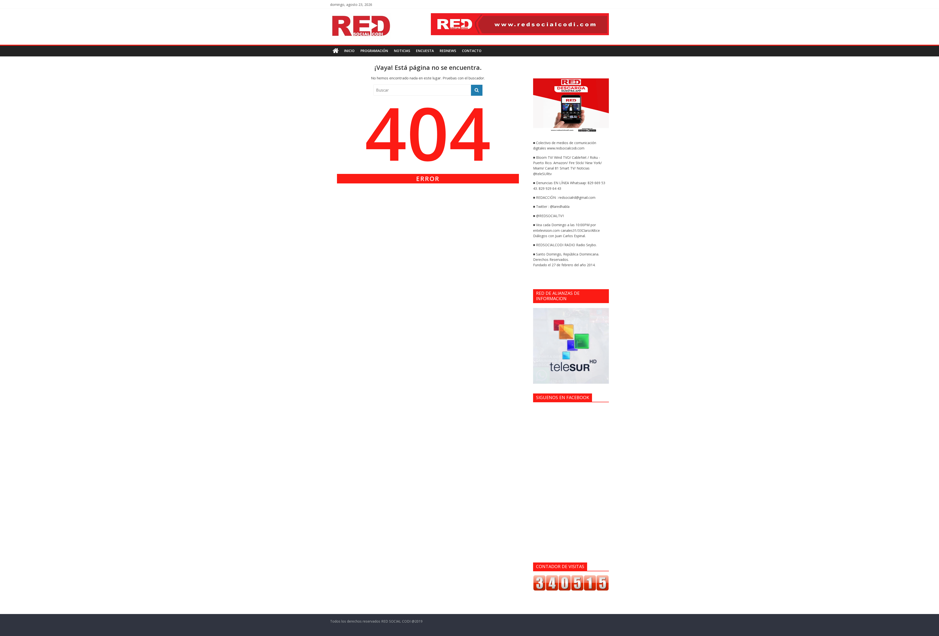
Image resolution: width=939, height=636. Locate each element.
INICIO (349, 50)
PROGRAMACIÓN (374, 50)
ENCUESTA (425, 50)
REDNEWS (448, 50)
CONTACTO (471, 50)
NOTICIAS (402, 50)
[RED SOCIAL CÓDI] (335, 51)
